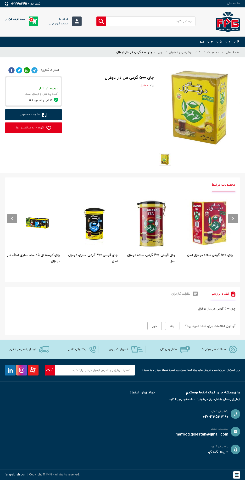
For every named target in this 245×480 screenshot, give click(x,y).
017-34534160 (215, 416)
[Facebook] (11, 70)
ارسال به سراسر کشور (23, 349)
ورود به (60, 21)
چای (160, 52)
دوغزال (144, 86)
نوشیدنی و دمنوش (180, 52)
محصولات (213, 52)
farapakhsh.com (16, 475)
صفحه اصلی (233, 3)
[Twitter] (19, 70)
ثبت (49, 370)
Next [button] (233, 218)
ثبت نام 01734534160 (25, 4)
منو (202, 42)
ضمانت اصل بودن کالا (213, 349)
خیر (154, 326)
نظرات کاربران (180, 294)
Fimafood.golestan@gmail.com (200, 434)
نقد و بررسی (220, 294)
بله (172, 326)
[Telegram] (34, 70)
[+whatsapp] (27, 70)
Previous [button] (12, 218)
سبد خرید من (20, 19)
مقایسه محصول (31, 114)
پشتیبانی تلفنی (76, 349)
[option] (209, 239)
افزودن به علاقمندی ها (30, 128)
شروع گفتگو (218, 452)
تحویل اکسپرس (118, 349)
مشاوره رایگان (168, 349)
